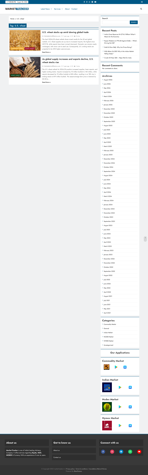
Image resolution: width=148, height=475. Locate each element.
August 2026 (108, 80)
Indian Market (108, 332)
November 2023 (109, 213)
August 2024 (108, 175)
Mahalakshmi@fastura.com (52, 36)
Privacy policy (70, 469)
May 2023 (107, 238)
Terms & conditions (82, 469)
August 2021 (108, 296)
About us (56, 450)
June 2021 (107, 304)
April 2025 (107, 142)
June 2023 (107, 234)
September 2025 (109, 121)
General (106, 328)
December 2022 (109, 259)
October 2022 (108, 267)
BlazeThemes (78, 471)
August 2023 (108, 225)
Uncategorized (108, 345)
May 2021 (107, 309)
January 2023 (108, 254)
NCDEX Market (15, 75)
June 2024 (107, 184)
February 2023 (108, 250)
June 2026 (107, 84)
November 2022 (109, 263)
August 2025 (108, 125)
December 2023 (109, 209)
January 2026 (108, 105)
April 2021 (107, 313)
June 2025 (107, 134)
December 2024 (109, 159)
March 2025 (108, 146)
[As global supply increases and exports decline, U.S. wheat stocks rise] (24, 67)
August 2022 (108, 275)
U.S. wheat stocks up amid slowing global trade (65, 32)
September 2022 (109, 271)
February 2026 (108, 101)
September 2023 (109, 221)
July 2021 (107, 300)
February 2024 (108, 200)
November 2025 (109, 113)
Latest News (45, 9)
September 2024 (109, 171)
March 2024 (108, 196)
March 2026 (108, 96)
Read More (45, 52)
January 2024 (108, 205)
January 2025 (108, 155)
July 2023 (107, 230)
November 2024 (109, 163)
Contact (74, 9)
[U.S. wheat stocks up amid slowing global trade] (24, 40)
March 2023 (108, 246)
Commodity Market (17, 48)
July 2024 (107, 180)
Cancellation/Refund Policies (98, 469)
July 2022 (107, 280)
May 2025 (107, 138)
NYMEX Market (29, 48)
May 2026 (107, 88)
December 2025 (109, 109)
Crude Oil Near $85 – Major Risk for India (117, 58)
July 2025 (107, 130)
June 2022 (107, 284)
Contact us (57, 457)
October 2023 (108, 217)
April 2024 (107, 192)
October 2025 (108, 117)
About (67, 9)
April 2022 (107, 292)
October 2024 (108, 167)
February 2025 (108, 150)
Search (105, 18)
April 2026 (107, 92)
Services (57, 9)
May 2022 (107, 288)
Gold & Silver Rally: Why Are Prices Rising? (118, 47)
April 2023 (107, 242)
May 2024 (107, 188)
